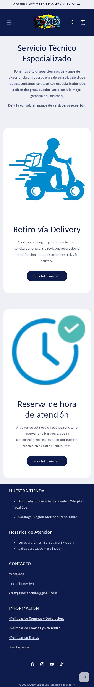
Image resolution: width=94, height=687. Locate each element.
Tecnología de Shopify (62, 684)
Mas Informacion (47, 276)
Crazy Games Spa (39, 684)
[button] (9, 23)
